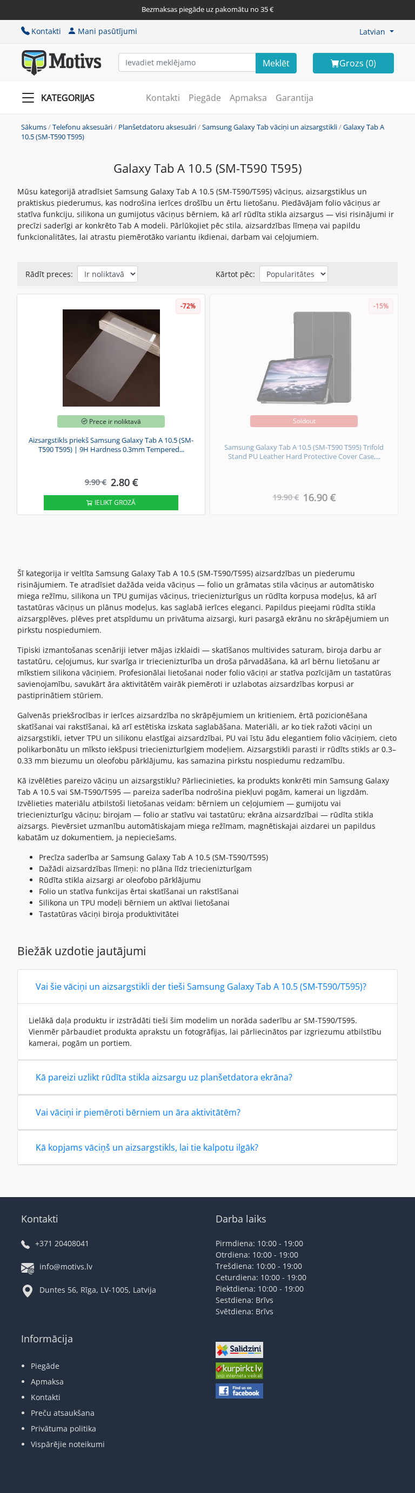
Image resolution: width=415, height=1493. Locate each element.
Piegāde (205, 98)
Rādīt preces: (49, 274)
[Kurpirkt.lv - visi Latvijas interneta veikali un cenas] (239, 1372)
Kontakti (46, 31)
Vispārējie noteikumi (68, 1444)
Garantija (294, 98)
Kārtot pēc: (235, 274)
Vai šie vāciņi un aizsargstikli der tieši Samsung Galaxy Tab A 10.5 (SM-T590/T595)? (201, 986)
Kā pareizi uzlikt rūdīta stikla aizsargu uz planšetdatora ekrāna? (164, 1077)
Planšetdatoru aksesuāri (157, 127)
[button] (376, 31)
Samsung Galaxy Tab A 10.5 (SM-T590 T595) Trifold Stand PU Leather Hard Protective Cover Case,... (304, 452)
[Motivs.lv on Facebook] (239, 1392)
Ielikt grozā (114, 502)
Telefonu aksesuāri (82, 127)
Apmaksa (248, 98)
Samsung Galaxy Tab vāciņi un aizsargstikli (269, 127)
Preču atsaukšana (63, 1413)
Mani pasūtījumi (107, 31)
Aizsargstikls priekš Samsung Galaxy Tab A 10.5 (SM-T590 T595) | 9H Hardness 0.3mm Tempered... (111, 445)
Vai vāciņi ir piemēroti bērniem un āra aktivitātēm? (138, 1112)
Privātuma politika (63, 1428)
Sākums (33, 127)
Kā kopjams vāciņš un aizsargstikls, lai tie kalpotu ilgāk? (147, 1147)
